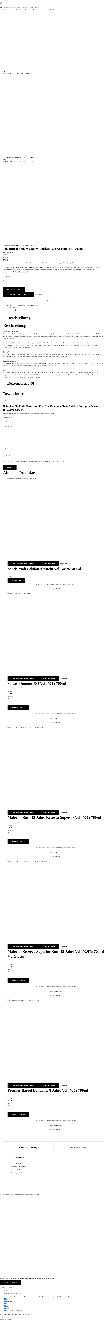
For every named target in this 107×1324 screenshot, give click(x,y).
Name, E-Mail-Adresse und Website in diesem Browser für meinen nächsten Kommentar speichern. (34, 461)
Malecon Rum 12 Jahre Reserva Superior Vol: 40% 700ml (54, 817)
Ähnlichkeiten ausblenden (13, 1291)
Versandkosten (76, 263)
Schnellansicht (49, 564)
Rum (37, 305)
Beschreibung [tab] (18, 318)
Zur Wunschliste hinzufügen (19, 295)
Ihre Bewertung (8, 417)
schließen (9, 1319)
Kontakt (19, 1163)
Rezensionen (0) (12, 310)
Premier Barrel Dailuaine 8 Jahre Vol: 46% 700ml (48, 1090)
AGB (18, 1170)
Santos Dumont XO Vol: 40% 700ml (37, 683)
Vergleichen (38, 295)
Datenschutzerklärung (19, 1166)
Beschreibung (11, 307)
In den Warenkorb (13, 289)
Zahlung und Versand (18, 1173)
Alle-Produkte (11, 10)
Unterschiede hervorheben (14, 1293)
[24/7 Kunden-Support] (71, 1145)
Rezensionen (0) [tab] (20, 383)
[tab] (56, 308)
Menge (5, 281)
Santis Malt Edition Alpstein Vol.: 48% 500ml (44, 569)
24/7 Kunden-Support (78, 1148)
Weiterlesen (16, 580)
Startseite (2, 10)
